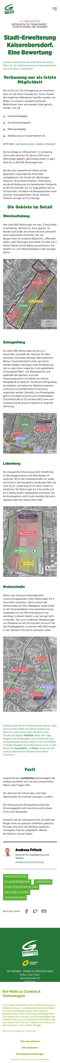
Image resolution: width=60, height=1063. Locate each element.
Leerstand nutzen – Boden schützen (35, 143)
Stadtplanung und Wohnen (30, 26)
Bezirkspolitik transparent (29, 24)
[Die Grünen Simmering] (9, 9)
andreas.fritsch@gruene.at (29, 861)
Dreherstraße (15, 876)
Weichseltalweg (16, 892)
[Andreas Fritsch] (7, 851)
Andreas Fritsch (28, 850)
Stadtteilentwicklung (21, 887)
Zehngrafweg (14, 897)
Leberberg (43, 882)
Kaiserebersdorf (17, 882)
